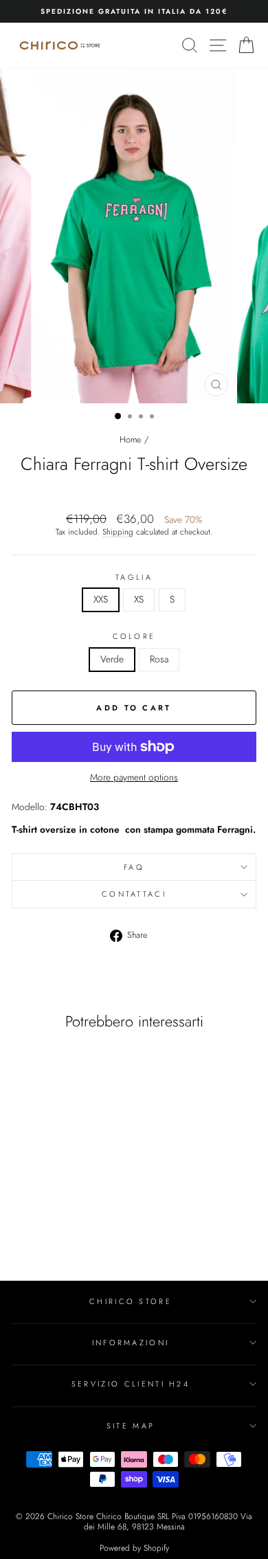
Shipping (117, 531)
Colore (134, 636)
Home (131, 439)
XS (139, 599)
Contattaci (134, 893)
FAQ (134, 867)
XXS (100, 599)
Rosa (159, 659)
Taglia (134, 577)
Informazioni (131, 1342)
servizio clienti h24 (130, 1383)
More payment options (134, 778)
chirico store (130, 1301)
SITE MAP (131, 1425)
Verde (112, 659)
